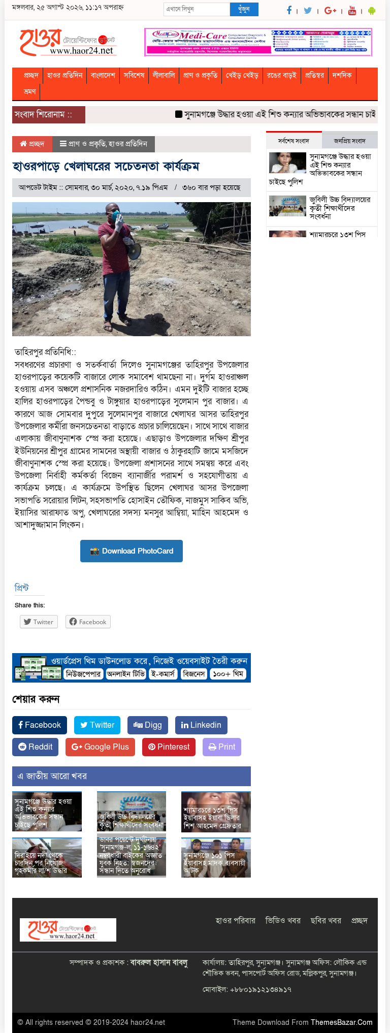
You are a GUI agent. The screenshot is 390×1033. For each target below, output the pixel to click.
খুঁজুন (243, 9)
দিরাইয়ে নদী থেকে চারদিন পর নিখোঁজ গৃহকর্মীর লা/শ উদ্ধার (41, 863)
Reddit (39, 747)
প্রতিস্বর (314, 75)
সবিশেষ (134, 75)
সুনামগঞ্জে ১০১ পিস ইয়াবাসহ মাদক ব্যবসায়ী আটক (214, 863)
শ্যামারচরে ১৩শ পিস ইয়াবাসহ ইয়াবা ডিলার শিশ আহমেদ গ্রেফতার (212, 818)
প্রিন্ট (21, 588)
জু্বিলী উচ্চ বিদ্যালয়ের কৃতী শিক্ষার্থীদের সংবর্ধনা (132, 820)
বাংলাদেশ (103, 75)
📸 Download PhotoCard (131, 551)
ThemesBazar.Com (342, 1022)
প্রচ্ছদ (31, 75)
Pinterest (172, 747)
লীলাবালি (164, 75)
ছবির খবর (326, 920)
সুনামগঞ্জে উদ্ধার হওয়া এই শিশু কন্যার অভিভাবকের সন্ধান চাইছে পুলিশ (43, 813)
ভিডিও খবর (283, 920)
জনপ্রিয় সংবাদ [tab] (350, 141)
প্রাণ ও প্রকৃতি (200, 75)
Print (225, 747)
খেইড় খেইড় (242, 75)
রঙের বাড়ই (282, 75)
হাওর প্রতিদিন (64, 75)
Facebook (42, 725)
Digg (152, 725)
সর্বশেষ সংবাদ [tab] (293, 141)
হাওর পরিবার (235, 920)
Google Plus (105, 747)
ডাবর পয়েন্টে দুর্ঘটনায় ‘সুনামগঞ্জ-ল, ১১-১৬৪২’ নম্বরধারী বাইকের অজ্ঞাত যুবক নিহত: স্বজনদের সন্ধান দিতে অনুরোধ (131, 855)
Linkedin (204, 725)
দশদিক (342, 75)
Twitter (101, 725)
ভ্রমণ (30, 91)
